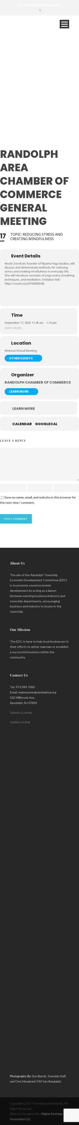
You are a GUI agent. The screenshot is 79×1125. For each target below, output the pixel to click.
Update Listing (20, 722)
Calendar (22, 424)
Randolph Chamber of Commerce (38, 382)
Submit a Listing (21, 712)
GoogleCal (46, 424)
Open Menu (64, 24)
